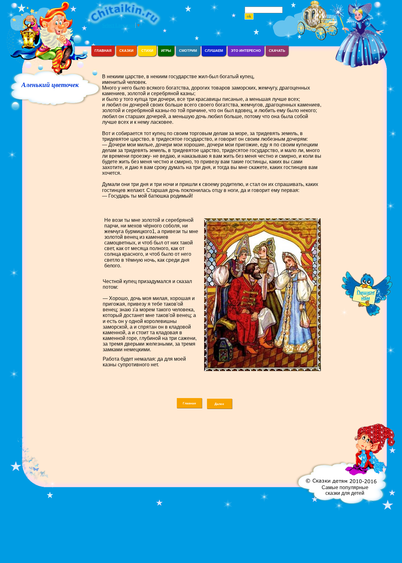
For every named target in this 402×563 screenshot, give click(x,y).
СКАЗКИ (126, 50)
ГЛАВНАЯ (103, 50)
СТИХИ (147, 50)
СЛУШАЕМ (214, 50)
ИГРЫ (166, 50)
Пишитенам (366, 295)
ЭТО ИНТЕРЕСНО (246, 50)
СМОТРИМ (188, 50)
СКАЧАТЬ (277, 50)
